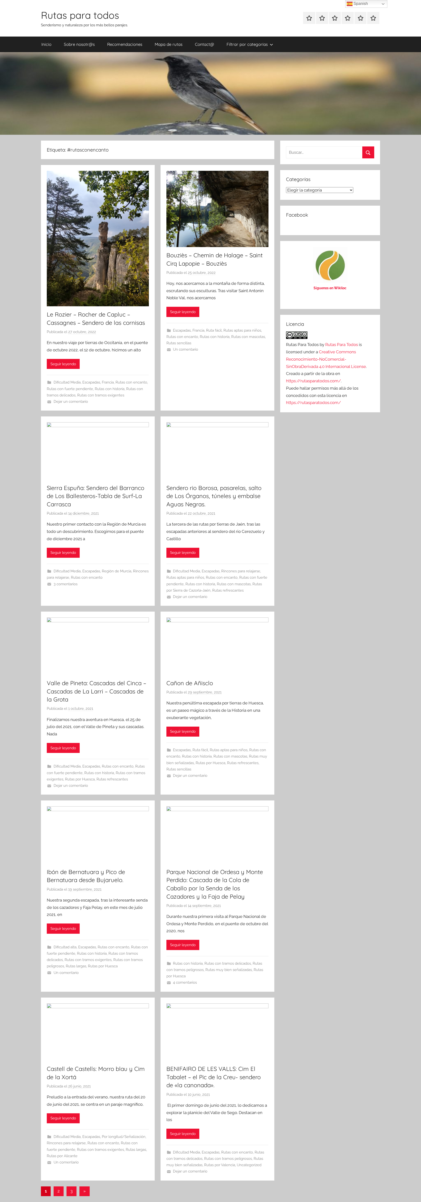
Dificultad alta (65, 947)
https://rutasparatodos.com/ (313, 380)
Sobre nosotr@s (79, 44)
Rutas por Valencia (219, 1165)
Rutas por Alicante (62, 1156)
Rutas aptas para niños (242, 330)
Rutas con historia (109, 389)
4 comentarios (185, 982)
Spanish (360, 3)
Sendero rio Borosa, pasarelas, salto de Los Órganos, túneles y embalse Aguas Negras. (213, 496)
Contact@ (204, 44)
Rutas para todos (80, 15)
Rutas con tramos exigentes (100, 395)
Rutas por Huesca (80, 779)
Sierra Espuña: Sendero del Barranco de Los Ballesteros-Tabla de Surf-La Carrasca (95, 496)
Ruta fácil (214, 330)
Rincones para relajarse (240, 571)
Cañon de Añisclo (189, 683)
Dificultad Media (67, 382)
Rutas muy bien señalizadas (228, 970)
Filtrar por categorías (247, 44)
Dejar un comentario (71, 401)
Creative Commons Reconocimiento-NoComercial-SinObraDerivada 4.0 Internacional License (326, 359)
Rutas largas (76, 966)
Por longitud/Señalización (123, 1137)
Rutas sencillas (178, 343)
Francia (108, 382)
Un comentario (185, 349)
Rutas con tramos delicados (227, 963)
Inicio (46, 44)
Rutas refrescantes (228, 590)
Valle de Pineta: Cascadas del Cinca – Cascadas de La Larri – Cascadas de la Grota (96, 691)
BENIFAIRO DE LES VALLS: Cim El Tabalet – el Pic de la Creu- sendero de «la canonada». (213, 1077)
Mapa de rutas (168, 44)
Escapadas (91, 382)
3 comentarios (65, 584)
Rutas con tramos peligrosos (228, 1158)
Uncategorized (249, 1165)
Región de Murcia (116, 571)
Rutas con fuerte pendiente (70, 389)
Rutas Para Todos (341, 344)
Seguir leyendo (63, 364)
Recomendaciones (124, 44)
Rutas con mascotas (248, 337)
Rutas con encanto (131, 382)
